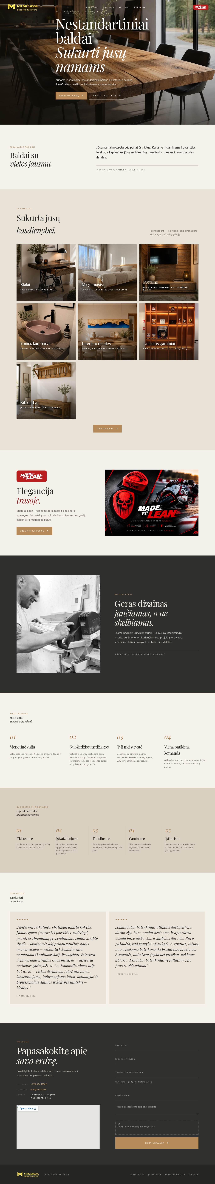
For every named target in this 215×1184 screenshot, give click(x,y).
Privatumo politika (175, 1175)
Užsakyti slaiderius (32, 531)
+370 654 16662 (39, 1084)
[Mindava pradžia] (22, 7)
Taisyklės (193, 1175)
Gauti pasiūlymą (69, 96)
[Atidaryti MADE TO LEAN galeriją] (151, 503)
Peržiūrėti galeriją (104, 96)
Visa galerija (105, 428)
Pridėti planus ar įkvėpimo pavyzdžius (136, 1127)
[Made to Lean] (200, 7)
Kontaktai (140, 7)
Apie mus (124, 7)
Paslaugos (92, 7)
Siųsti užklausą (154, 1143)
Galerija (108, 7)
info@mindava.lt (38, 1089)
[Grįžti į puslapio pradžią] (28, 1174)
